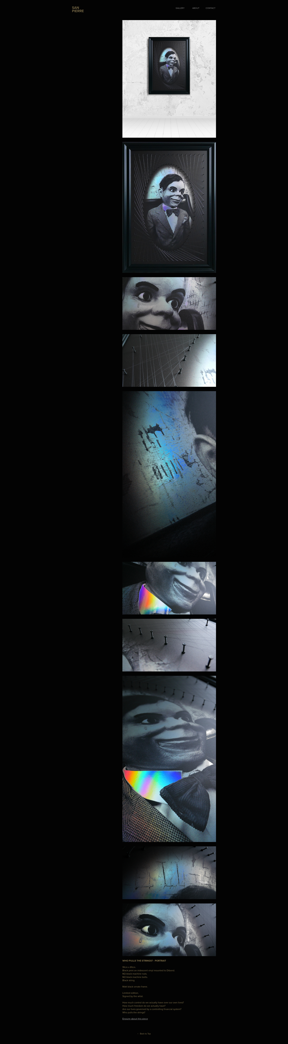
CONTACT (210, 8)
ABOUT (195, 8)
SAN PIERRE (78, 9)
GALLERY (180, 8)
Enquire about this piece (135, 1018)
